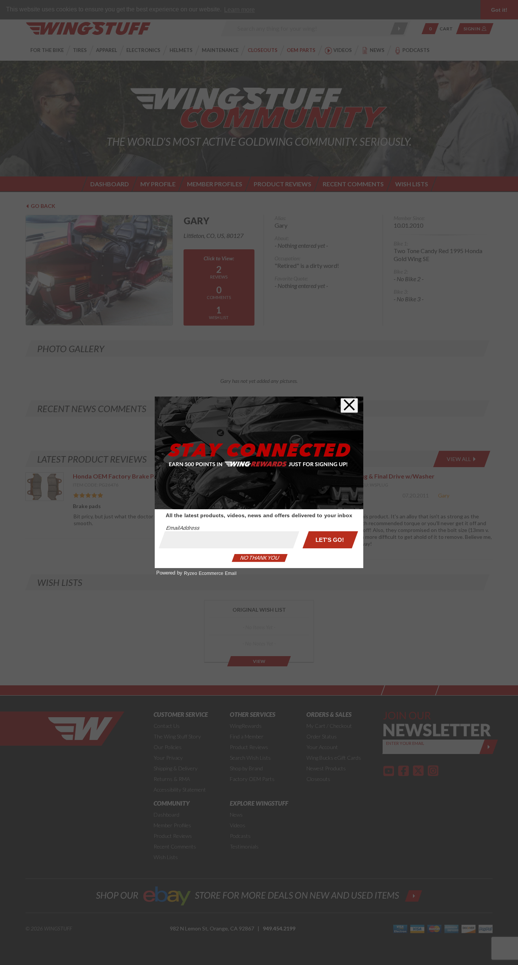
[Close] (349, 405)
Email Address (183, 528)
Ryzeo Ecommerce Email (210, 573)
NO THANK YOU (259, 558)
